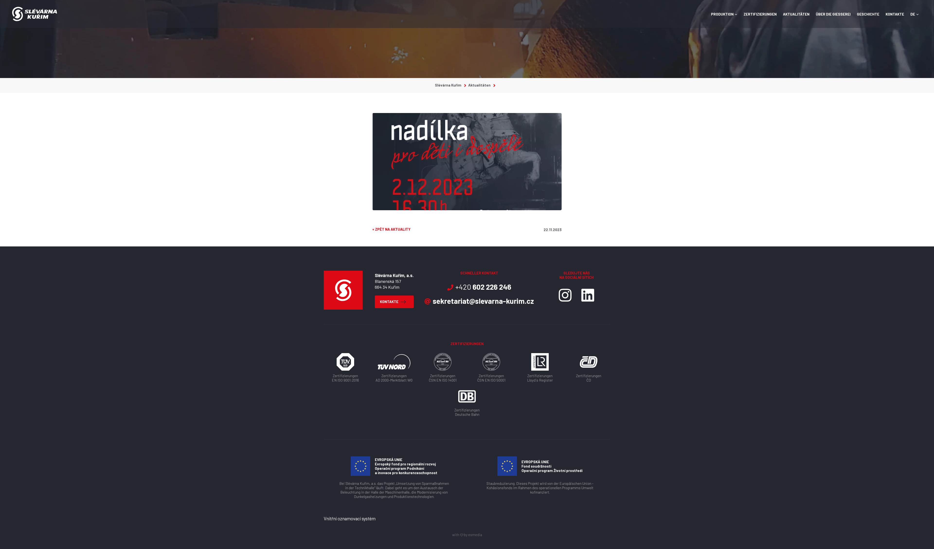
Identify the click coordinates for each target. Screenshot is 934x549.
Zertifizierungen (760, 14)
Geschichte (868, 14)
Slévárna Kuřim (448, 85)
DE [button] (912, 14)
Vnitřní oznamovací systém (350, 518)
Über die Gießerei (833, 14)
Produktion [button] (722, 14)
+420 (483, 286)
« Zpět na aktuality (391, 229)
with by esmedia (467, 534)
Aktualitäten (796, 14)
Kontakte (895, 14)
